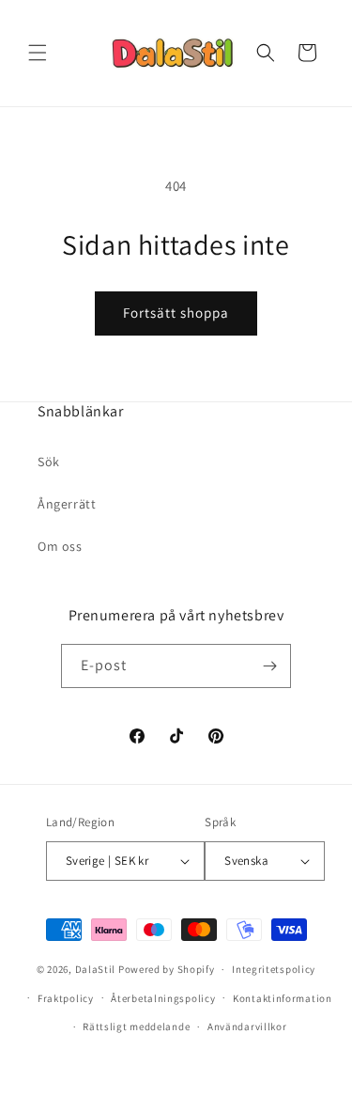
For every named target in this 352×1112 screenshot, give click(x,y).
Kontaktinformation (282, 998)
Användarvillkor (247, 1026)
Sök (49, 461)
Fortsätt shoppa (176, 312)
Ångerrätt (67, 503)
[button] (37, 52)
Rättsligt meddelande (136, 1026)
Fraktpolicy (66, 998)
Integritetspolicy (273, 969)
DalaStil (95, 969)
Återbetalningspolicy (163, 998)
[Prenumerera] (269, 666)
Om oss (60, 546)
